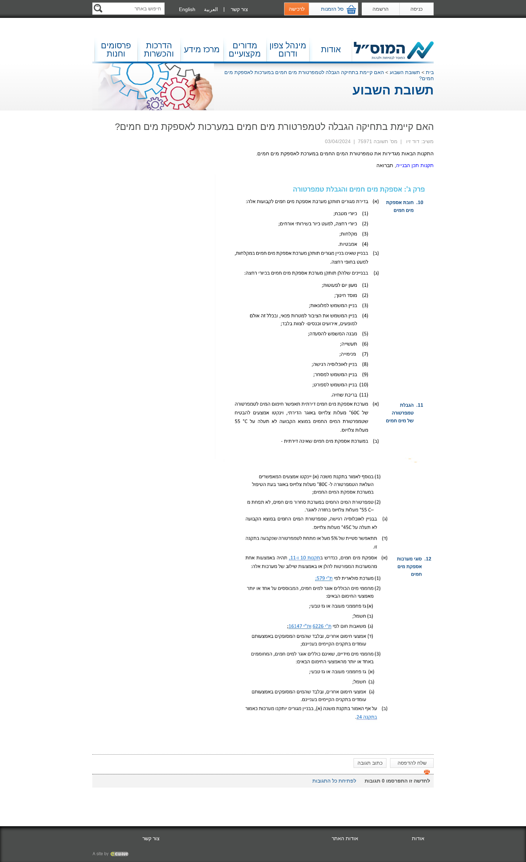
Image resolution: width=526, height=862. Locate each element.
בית (430, 72)
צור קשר (239, 9)
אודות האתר (345, 838)
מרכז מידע (202, 49)
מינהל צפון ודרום (287, 49)
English (187, 9)
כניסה (416, 9)
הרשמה (380, 9)
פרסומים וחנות (116, 49)
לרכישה (297, 9)
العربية (211, 9)
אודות (331, 49)
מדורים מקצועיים (245, 49)
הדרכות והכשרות (159, 49)
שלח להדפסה (412, 763)
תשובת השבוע (405, 72)
